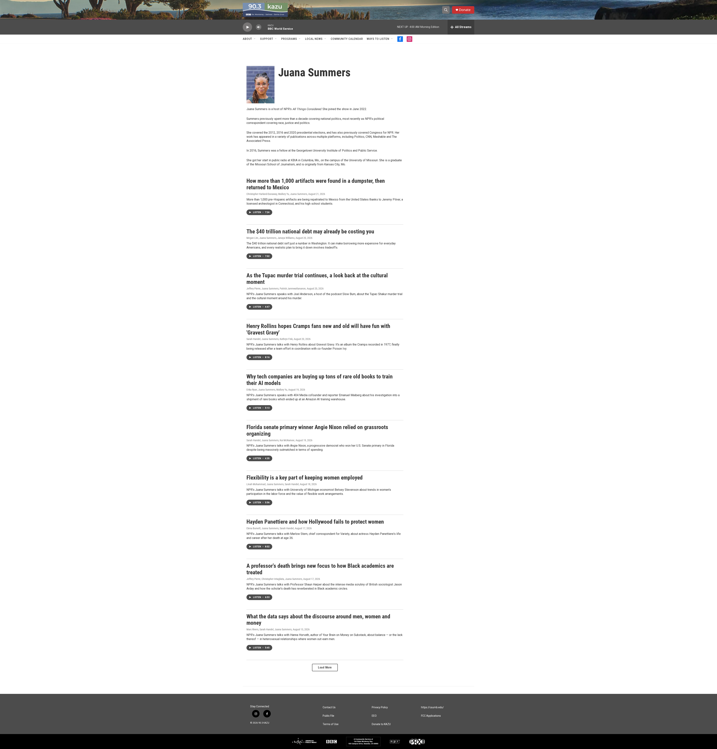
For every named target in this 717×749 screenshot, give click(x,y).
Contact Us (329, 707)
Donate (465, 10)
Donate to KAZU (381, 724)
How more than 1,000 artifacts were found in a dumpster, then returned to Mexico (315, 184)
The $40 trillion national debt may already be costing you (310, 231)
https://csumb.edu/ (432, 707)
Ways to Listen (378, 38)
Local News (314, 38)
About (247, 38)
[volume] (258, 27)
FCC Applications (431, 715)
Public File (328, 715)
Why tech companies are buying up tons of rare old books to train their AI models (319, 379)
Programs (289, 38)
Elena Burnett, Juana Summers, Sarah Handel (270, 528)
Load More (325, 667)
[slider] (264, 27)
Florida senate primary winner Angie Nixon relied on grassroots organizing (317, 430)
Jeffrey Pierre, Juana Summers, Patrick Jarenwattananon (276, 288)
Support (266, 38)
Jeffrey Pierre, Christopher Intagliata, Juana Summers (274, 578)
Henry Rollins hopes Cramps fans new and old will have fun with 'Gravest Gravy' (318, 329)
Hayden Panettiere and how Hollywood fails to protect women (315, 521)
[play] (247, 27)
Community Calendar (347, 38)
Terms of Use (331, 724)
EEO (374, 715)
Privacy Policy (380, 707)
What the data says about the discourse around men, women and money (318, 619)
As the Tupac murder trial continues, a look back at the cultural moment (317, 278)
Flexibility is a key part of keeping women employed (304, 477)
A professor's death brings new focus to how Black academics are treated (320, 569)
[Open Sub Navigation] (254, 38)
